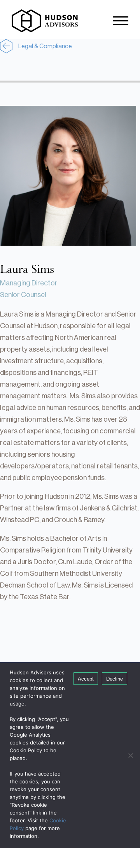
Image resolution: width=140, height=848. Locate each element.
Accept (86, 679)
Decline (114, 679)
